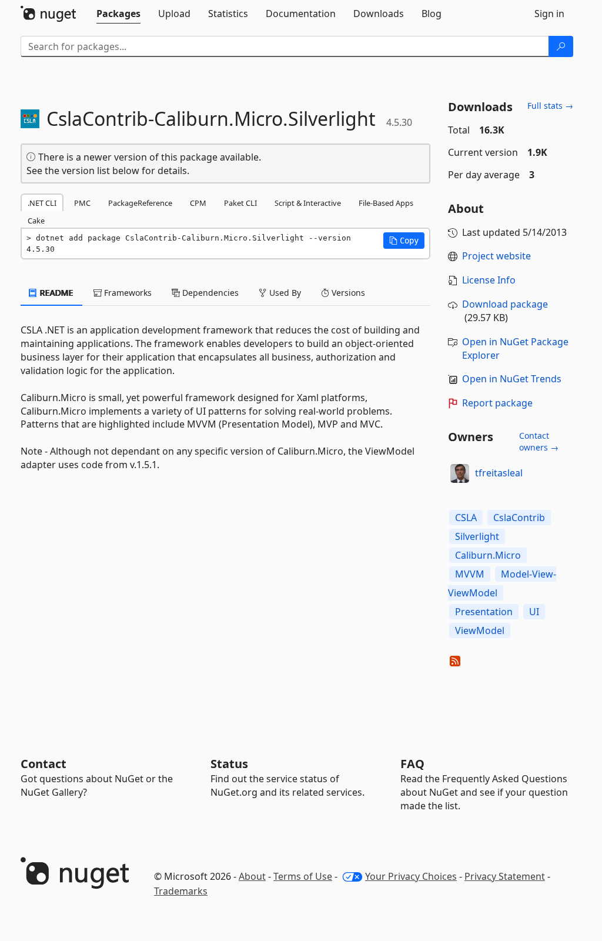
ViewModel (479, 630)
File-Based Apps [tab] (386, 203)
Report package (497, 402)
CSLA (466, 517)
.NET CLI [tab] (42, 203)
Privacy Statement (504, 876)
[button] (403, 240)
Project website (496, 255)
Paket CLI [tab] (240, 203)
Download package (505, 304)
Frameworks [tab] (127, 292)
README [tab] (55, 292)
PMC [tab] (82, 203)
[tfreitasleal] (459, 473)
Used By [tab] (284, 292)
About (252, 876)
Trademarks (181, 891)
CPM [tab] (198, 203)
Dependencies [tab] (209, 292)
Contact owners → (538, 441)
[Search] (561, 46)
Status (229, 764)
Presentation (484, 611)
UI (534, 611)
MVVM (469, 574)
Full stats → (550, 105)
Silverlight (477, 536)
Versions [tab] (347, 292)
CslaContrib (519, 517)
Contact (43, 764)
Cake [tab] (36, 220)
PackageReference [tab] (140, 203)
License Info (489, 279)
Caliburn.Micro (488, 555)
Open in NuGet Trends (511, 378)
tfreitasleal (499, 472)
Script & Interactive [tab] (308, 203)
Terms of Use (302, 876)
